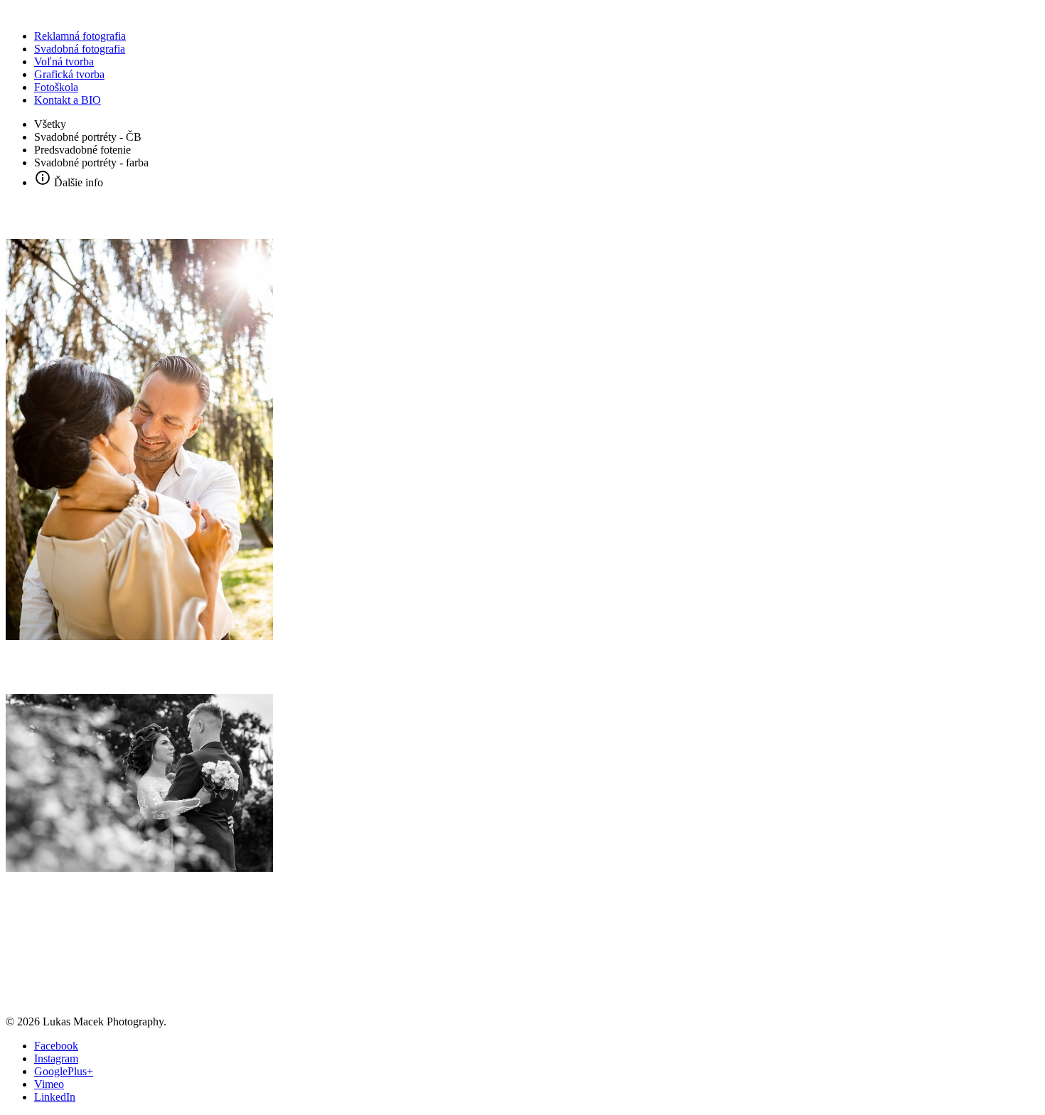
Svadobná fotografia (79, 49)
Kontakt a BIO (67, 100)
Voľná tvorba (64, 61)
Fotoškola (56, 87)
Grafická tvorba (69, 74)
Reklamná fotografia (80, 36)
